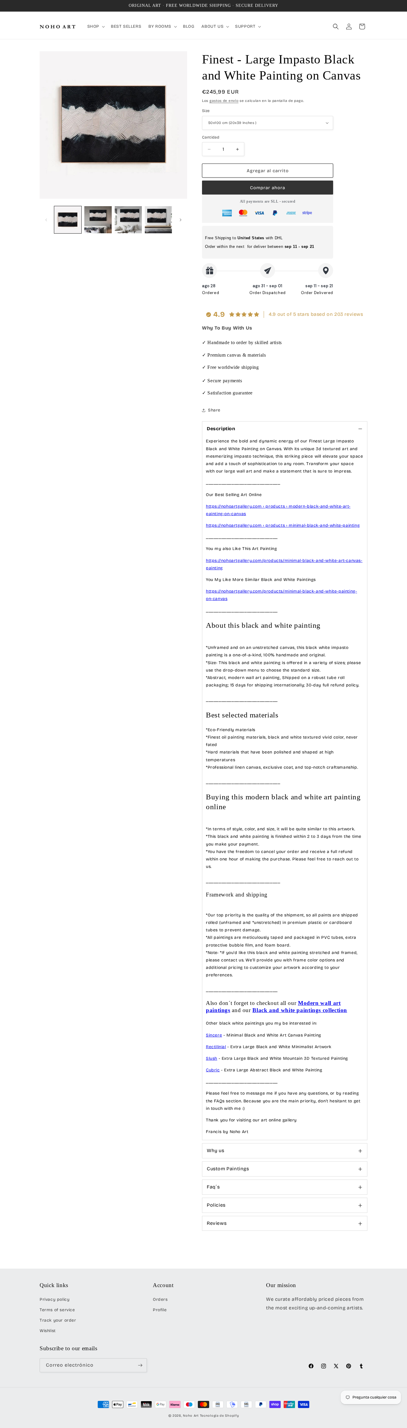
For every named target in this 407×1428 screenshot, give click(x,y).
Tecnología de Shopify (219, 1416)
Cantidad (210, 137)
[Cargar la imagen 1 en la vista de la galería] (67, 219)
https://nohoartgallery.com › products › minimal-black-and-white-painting (283, 525)
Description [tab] (221, 428)
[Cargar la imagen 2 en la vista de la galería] (97, 219)
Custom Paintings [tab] (228, 1168)
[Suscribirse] (140, 1365)
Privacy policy (54, 1299)
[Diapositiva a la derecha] (180, 219)
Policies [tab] (216, 1205)
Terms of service (57, 1309)
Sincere (214, 1035)
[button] (95, 26)
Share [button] (214, 410)
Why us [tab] (215, 1150)
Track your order (58, 1320)
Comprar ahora (267, 187)
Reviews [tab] (216, 1223)
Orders (160, 1299)
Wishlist (48, 1330)
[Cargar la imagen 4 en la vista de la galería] (158, 219)
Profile (160, 1309)
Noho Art (191, 1416)
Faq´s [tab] (213, 1187)
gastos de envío (224, 101)
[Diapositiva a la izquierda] (46, 219)
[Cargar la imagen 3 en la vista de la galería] (128, 219)
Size (206, 110)
